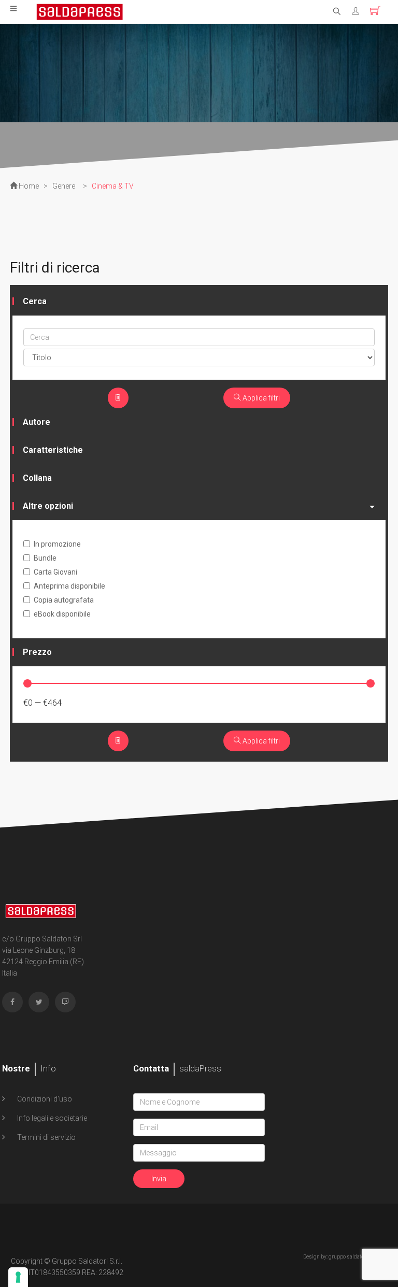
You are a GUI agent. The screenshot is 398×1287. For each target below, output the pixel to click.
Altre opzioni (48, 506)
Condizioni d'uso (44, 1099)
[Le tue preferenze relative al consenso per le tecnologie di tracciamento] (18, 1277)
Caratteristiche (53, 450)
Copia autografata (64, 600)
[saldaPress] (80, 11)
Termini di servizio (46, 1137)
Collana (37, 478)
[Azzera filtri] (118, 398)
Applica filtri (260, 398)
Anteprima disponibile (69, 586)
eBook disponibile (62, 614)
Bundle (45, 558)
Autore (36, 422)
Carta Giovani (55, 572)
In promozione (57, 544)
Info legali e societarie (51, 1118)
